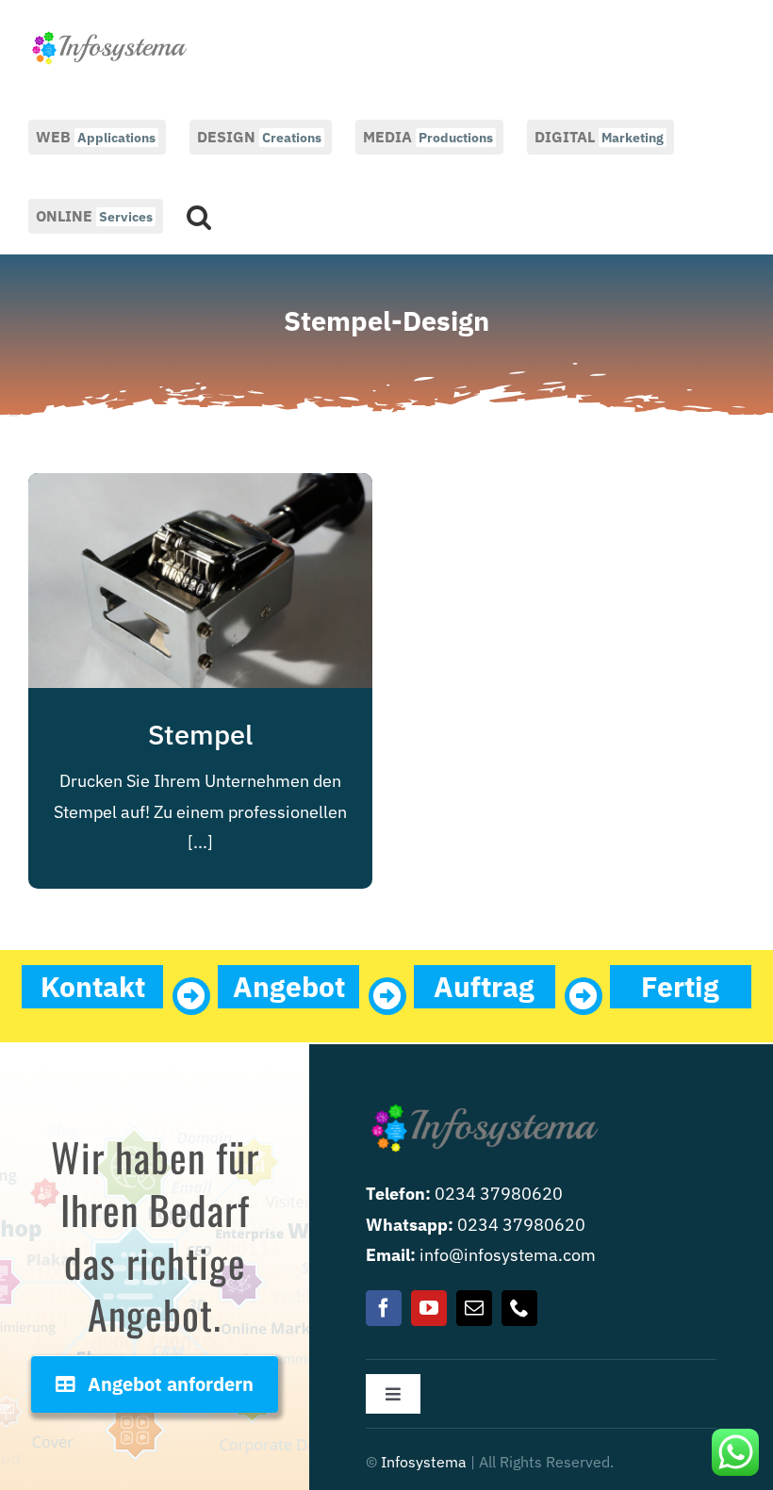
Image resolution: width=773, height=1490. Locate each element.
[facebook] (384, 1308)
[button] (199, 214)
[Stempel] (200, 488)
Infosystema (424, 1461)
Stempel (200, 734)
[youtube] (429, 1308)
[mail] (474, 1308)
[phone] (519, 1308)
